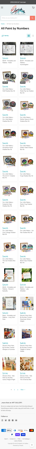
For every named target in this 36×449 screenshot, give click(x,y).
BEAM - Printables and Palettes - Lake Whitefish (26, 289)
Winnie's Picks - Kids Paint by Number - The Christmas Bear (26, 378)
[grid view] (29, 36)
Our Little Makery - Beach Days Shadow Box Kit (26, 261)
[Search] (32, 18)
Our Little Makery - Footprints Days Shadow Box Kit (8, 204)
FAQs (19, 439)
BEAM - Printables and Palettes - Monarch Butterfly (9, 289)
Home (3, 24)
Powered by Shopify (18, 446)
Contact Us (12, 439)
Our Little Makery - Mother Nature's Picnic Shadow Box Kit (27, 119)
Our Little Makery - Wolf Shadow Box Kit (8, 90)
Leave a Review (18, 441)
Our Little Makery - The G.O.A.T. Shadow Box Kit (8, 176)
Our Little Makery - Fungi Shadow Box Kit (26, 175)
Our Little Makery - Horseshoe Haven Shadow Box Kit (8, 147)
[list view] (33, 36)
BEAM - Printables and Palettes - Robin (9, 62)
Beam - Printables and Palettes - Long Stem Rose (8, 317)
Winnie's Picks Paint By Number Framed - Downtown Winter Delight (26, 318)
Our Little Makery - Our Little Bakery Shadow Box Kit (8, 119)
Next (22, 389)
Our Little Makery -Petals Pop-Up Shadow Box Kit (27, 91)
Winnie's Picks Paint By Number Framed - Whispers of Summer (8, 347)
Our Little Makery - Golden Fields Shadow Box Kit (26, 147)
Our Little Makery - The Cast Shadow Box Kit (8, 261)
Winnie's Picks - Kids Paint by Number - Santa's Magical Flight (8, 378)
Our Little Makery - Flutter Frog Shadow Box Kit (26, 204)
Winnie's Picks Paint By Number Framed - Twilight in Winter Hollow (26, 348)
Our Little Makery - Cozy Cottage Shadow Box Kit (8, 232)
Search (6, 439)
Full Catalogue (26, 439)
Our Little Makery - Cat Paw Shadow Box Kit (27, 231)
